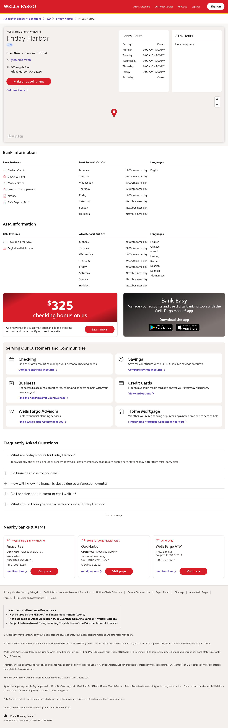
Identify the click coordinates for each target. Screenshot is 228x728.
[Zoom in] (217, 99)
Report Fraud (162, 592)
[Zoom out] (217, 104)
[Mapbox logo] (15, 136)
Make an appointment (29, 81)
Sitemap (179, 592)
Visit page (44, 571)
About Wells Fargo (198, 592)
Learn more (99, 329)
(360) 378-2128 (21, 60)
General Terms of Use (139, 592)
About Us (182, 6)
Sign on (216, 6)
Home (53, 597)
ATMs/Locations (141, 6)
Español (196, 6)
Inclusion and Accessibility (30, 597)
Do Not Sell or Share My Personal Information (67, 592)
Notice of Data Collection (109, 592)
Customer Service (164, 6)
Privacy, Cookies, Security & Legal (21, 592)
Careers (8, 597)
